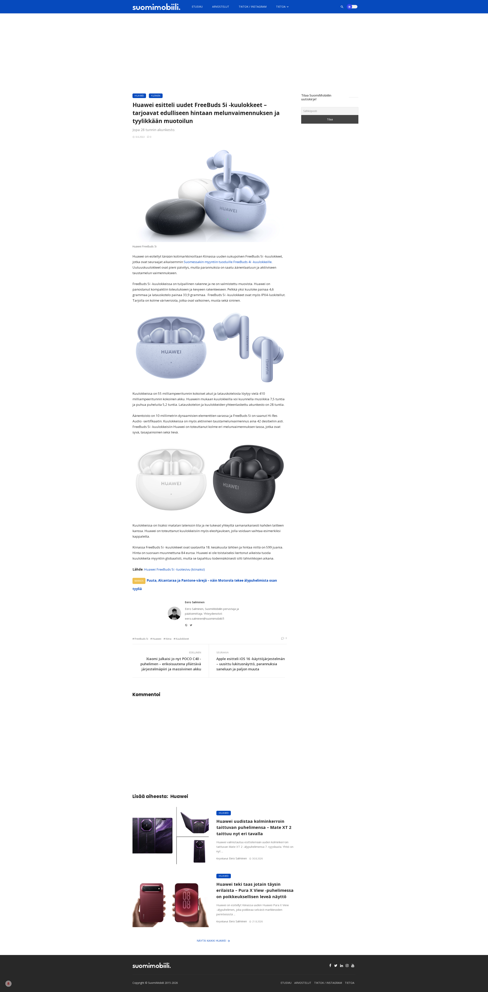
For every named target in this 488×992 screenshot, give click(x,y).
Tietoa (281, 6)
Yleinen (156, 95)
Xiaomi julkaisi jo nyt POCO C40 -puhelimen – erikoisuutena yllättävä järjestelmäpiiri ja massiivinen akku (170, 663)
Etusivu (197, 6)
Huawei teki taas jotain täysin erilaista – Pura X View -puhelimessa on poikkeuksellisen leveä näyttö (255, 890)
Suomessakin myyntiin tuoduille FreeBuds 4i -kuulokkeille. (228, 262)
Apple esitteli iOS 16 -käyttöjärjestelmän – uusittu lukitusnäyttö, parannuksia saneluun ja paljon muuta (250, 663)
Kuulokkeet (182, 638)
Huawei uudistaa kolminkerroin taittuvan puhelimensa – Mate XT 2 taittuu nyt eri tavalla (253, 827)
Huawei (139, 95)
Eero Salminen (195, 602)
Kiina (168, 638)
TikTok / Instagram (252, 6)
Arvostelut (220, 6)
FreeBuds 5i (141, 638)
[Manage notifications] (8, 984)
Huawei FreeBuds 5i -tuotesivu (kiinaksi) (174, 569)
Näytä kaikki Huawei (211, 940)
